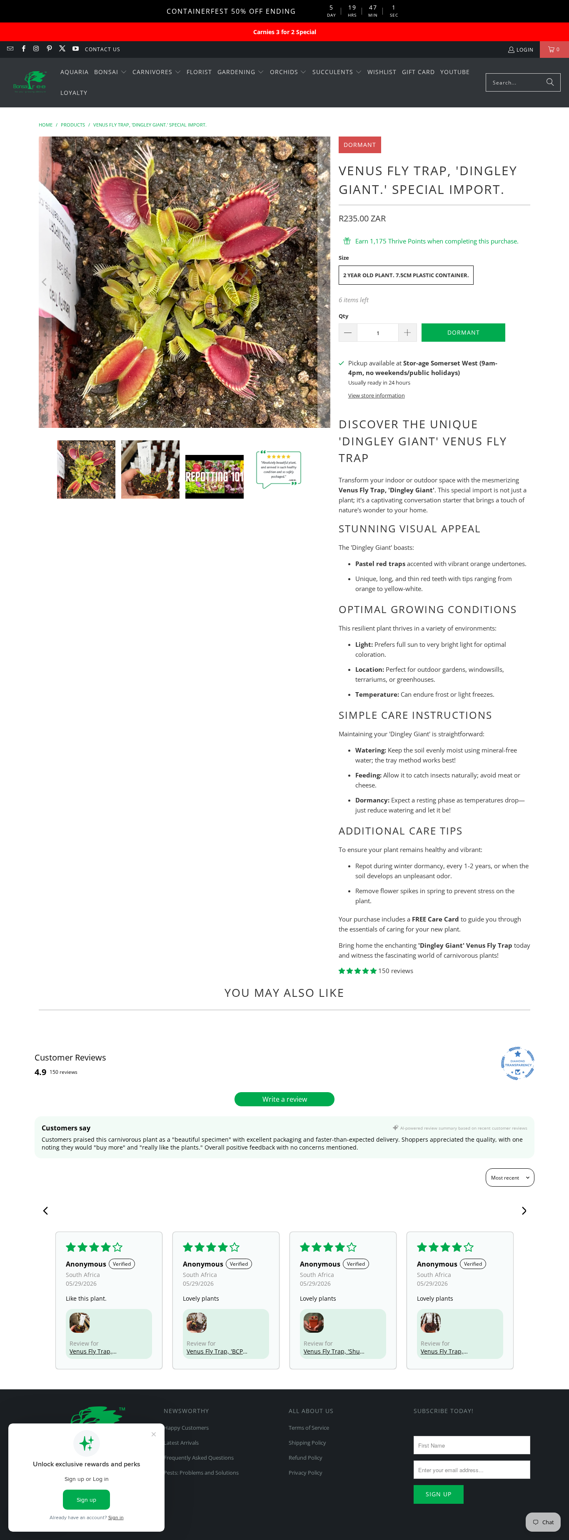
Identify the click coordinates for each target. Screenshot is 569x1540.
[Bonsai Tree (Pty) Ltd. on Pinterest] (48, 49)
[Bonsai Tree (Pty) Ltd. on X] (61, 49)
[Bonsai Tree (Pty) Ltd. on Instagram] (36, 49)
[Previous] (45, 282)
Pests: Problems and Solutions (201, 1472)
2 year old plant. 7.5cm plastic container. (406, 275)
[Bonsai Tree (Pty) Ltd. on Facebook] (22, 49)
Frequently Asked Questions (199, 1457)
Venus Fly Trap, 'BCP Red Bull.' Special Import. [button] (215, 1351)
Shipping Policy (307, 1442)
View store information (376, 395)
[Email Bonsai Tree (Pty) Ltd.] (9, 49)
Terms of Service (309, 1427)
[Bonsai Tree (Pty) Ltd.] (30, 82)
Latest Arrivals (181, 1442)
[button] (110, 72)
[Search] (550, 82)
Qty (343, 316)
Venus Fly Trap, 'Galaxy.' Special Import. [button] (92, 1351)
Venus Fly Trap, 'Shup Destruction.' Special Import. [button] (334, 1351)
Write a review (284, 1099)
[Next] (324, 282)
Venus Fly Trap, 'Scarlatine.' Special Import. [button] (447, 1351)
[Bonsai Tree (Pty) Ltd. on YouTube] (74, 49)
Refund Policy (305, 1457)
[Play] (184, 282)
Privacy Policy (305, 1472)
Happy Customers (186, 1427)
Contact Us (102, 49)
